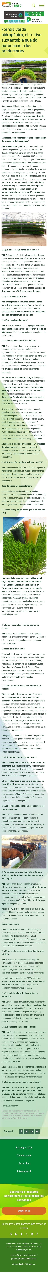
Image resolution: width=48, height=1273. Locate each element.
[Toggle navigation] (42, 5)
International (24, 1216)
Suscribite (24, 1255)
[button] (21, 1176)
